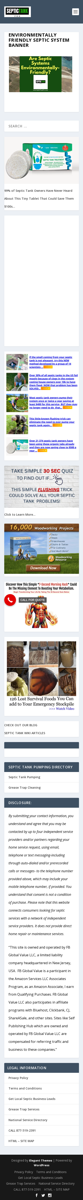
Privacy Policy (18, 1078)
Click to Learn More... (20, 514)
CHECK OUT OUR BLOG (20, 725)
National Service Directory (28, 1120)
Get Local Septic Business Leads (32, 1099)
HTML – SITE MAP (21, 1141)
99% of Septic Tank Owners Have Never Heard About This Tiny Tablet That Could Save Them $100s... (39, 198)
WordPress (41, 1165)
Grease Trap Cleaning (25, 787)
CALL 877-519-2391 (22, 1130)
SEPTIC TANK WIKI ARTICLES (24, 733)
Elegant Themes (40, 1160)
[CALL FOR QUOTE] (10, 600)
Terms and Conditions (25, 1088)
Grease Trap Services (24, 1109)
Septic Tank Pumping (24, 777)
